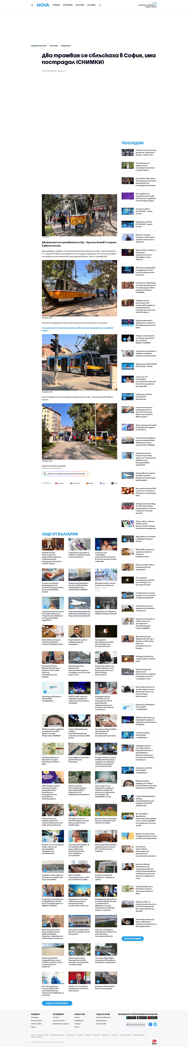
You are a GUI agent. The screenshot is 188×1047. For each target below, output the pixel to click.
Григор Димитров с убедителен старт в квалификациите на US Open (146, 324)
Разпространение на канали (57, 1035)
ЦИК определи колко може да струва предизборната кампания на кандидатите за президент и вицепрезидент (51, 792)
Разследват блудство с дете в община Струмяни (79, 760)
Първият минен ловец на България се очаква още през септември (52, 877)
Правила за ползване (125, 1035)
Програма (68, 5)
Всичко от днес (36, 1020)
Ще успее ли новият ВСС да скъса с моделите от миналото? (79, 932)
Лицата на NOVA (59, 1020)
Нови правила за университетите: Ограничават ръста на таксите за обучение (52, 822)
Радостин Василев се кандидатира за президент (77, 642)
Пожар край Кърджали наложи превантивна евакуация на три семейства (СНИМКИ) (78, 586)
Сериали (78, 1024)
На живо (91, 5)
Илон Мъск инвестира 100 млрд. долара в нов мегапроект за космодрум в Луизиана (146, 181)
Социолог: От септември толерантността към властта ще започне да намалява (105, 557)
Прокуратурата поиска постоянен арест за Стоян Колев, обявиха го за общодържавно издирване (53, 616)
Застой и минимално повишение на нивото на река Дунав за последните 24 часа (105, 933)
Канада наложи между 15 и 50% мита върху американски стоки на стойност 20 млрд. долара (146, 508)
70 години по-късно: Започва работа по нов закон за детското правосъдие (78, 822)
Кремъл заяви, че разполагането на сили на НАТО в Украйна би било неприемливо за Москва (146, 906)
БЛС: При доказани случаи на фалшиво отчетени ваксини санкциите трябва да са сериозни (53, 990)
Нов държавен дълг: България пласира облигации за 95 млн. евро (51, 761)
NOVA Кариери (101, 1020)
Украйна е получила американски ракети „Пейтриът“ (145, 608)
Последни (34, 1017)
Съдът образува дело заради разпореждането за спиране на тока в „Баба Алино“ (79, 733)
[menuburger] (32, 5)
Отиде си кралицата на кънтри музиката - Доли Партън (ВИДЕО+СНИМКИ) (145, 339)
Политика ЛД (115, 1035)
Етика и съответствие (139, 1035)
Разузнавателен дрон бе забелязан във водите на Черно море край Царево (79, 614)
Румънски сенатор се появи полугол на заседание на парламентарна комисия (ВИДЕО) (145, 623)
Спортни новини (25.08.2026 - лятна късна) (144, 211)
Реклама (33, 1035)
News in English (101, 1024)
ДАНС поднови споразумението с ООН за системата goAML (78, 877)
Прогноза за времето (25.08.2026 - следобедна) (51, 698)
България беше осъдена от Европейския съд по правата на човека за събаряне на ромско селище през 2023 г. (105, 762)
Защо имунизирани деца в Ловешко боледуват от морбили (146, 427)
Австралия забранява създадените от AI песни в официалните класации (145, 271)
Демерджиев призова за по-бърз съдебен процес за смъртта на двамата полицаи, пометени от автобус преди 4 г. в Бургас (105, 904)
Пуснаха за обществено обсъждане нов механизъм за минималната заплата (106, 732)
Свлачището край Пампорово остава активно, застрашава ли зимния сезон (78, 961)
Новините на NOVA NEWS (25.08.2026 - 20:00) (146, 365)
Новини (56, 5)
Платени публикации (36, 1037)
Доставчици (80, 1035)
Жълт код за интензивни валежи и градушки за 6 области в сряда (106, 821)
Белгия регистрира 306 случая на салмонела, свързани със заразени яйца (146, 491)
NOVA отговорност (103, 1017)
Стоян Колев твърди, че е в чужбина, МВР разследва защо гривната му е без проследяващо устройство (78, 850)
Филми (77, 1027)
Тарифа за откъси (71, 1035)
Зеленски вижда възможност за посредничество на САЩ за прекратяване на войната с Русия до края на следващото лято (146, 871)
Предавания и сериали (61, 1024)
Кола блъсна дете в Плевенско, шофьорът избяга (105, 877)
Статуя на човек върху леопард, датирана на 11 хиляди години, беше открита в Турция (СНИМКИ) (146, 287)
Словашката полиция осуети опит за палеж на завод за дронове (145, 595)
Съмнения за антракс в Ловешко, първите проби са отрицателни (79, 555)
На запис (80, 5)
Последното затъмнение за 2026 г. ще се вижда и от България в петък (104, 643)
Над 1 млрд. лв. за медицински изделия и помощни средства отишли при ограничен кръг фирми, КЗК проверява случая (105, 791)
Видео (33, 1027)
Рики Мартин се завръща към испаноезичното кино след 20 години (145, 166)
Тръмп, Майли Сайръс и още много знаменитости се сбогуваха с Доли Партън (146, 254)
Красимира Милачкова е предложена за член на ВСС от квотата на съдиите (106, 848)
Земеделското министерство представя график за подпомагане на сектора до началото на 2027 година (52, 558)
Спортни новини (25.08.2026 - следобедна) (143, 735)
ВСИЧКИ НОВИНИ (132, 938)
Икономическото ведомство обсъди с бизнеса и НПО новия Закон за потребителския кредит (51, 671)
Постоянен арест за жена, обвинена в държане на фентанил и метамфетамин (146, 922)
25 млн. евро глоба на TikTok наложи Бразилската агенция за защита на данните (146, 524)
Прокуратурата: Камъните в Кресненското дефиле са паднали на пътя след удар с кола (79, 670)
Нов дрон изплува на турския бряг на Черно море (145, 658)
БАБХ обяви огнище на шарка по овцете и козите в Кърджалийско (52, 642)
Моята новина (36, 1024)
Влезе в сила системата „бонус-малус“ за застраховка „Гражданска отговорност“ (53, 849)
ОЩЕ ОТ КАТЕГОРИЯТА (57, 1003)
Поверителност (105, 1035)
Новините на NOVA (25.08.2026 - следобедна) (144, 770)
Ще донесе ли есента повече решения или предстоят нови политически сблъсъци (78, 902)
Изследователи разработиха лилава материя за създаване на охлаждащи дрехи (146, 197)
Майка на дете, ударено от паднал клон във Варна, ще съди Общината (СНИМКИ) (53, 732)
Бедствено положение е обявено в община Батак (106, 613)
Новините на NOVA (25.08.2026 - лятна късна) (144, 224)
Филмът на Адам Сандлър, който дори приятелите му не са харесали (145, 238)
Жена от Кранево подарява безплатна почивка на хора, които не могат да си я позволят (52, 962)
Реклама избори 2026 (42, 1035)
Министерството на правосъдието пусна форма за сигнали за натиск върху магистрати (104, 670)
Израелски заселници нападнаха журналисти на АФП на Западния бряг (146, 836)
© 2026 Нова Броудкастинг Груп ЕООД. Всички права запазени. (47, 1042)
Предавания (79, 1020)
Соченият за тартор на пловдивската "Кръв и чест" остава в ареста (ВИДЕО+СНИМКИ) (52, 902)
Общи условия (96, 1035)
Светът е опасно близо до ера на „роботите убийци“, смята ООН (146, 152)
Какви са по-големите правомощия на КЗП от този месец (78, 988)
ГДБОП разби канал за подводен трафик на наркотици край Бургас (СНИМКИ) (78, 699)
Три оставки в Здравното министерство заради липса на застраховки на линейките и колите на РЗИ (146, 819)
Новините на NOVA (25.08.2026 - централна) (144, 396)
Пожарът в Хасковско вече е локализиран (105, 987)
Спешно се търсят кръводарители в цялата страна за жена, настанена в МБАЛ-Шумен (53, 587)
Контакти (88, 1035)
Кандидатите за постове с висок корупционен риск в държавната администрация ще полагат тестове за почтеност (104, 702)
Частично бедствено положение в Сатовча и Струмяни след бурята (105, 960)
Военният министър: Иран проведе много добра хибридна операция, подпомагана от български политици (52, 934)
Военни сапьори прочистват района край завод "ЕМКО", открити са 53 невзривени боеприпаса (78, 790)
